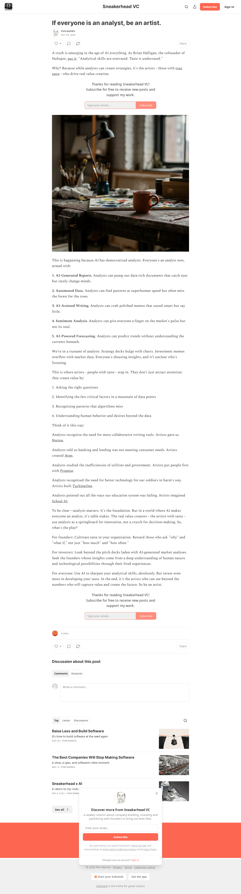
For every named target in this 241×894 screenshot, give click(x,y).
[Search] (186, 7)
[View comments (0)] (69, 43)
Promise (66, 471)
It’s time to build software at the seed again (80, 736)
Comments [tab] (61, 673)
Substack (102, 886)
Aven (68, 455)
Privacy (117, 867)
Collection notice (144, 867)
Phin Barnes (68, 31)
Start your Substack (111, 876)
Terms (128, 867)
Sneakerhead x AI (67, 784)
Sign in (229, 7)
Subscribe (210, 7)
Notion (57, 440)
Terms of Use (138, 845)
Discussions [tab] (81, 720)
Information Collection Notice (119, 849)
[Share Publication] (194, 7)
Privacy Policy (148, 849)
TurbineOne (82, 486)
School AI (59, 501)
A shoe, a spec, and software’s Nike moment (80, 762)
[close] (157, 793)
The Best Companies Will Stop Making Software (93, 757)
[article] (120, 738)
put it (72, 58)
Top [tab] (56, 720)
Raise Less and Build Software (78, 731)
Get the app (139, 876)
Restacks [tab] (76, 673)
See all (59, 809)
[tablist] (68, 673)
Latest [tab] (66, 720)
